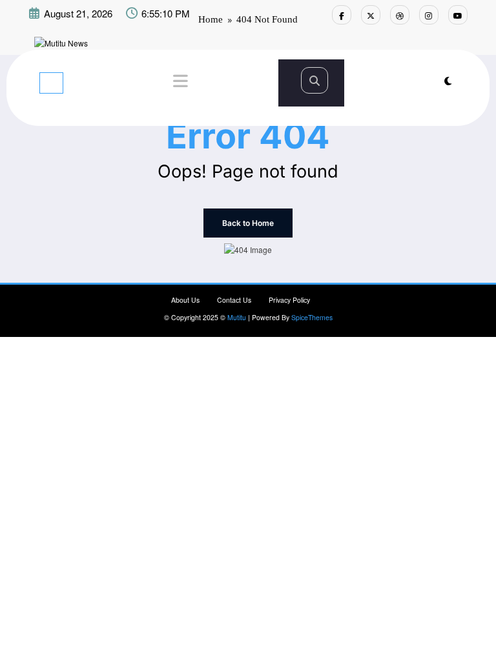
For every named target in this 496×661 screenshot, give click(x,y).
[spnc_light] (447, 80)
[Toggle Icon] (179, 82)
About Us (185, 300)
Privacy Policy (289, 300)
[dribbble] (399, 15)
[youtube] (458, 15)
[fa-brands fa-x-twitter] (370, 15)
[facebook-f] (341, 15)
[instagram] (429, 15)
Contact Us (234, 300)
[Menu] (51, 83)
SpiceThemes (312, 317)
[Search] (314, 80)
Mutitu (236, 317)
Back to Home (248, 223)
